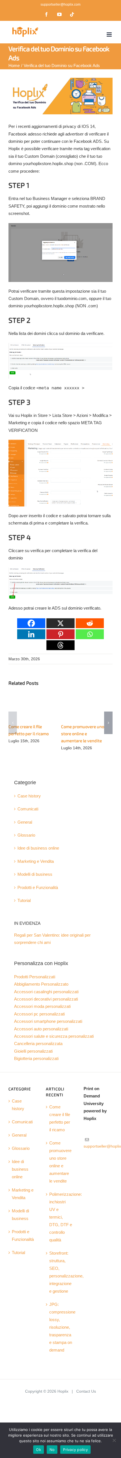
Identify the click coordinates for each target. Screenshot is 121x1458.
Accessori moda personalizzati (42, 1006)
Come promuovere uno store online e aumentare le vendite (82, 733)
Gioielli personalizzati (33, 1051)
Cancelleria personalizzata (38, 1043)
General (24, 822)
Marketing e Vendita (35, 861)
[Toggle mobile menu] (110, 34)
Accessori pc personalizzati (39, 1014)
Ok (38, 1449)
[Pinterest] (60, 634)
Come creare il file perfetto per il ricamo (59, 1118)
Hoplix (62, 1391)
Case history (29, 796)
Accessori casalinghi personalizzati (46, 992)
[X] (60, 623)
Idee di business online (38, 848)
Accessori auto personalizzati (41, 1029)
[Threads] (60, 645)
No (52, 1449)
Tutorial (24, 900)
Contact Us (86, 1391)
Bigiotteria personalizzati (36, 1058)
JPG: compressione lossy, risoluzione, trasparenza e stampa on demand (60, 1327)
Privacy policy (75, 1449)
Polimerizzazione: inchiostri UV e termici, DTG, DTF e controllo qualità (60, 1217)
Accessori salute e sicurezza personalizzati (54, 1036)
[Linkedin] (31, 634)
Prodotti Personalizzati (34, 977)
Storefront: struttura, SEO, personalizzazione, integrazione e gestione (60, 1272)
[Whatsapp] (90, 634)
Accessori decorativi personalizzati (46, 999)
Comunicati (27, 809)
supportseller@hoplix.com (60, 4)
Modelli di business (34, 874)
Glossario (26, 835)
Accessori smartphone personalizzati (48, 1021)
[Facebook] (31, 623)
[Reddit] (90, 623)
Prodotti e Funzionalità (37, 887)
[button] (12, 723)
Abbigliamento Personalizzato (41, 984)
